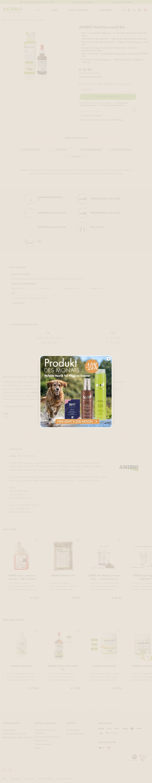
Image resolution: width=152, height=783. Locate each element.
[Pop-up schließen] (109, 359)
